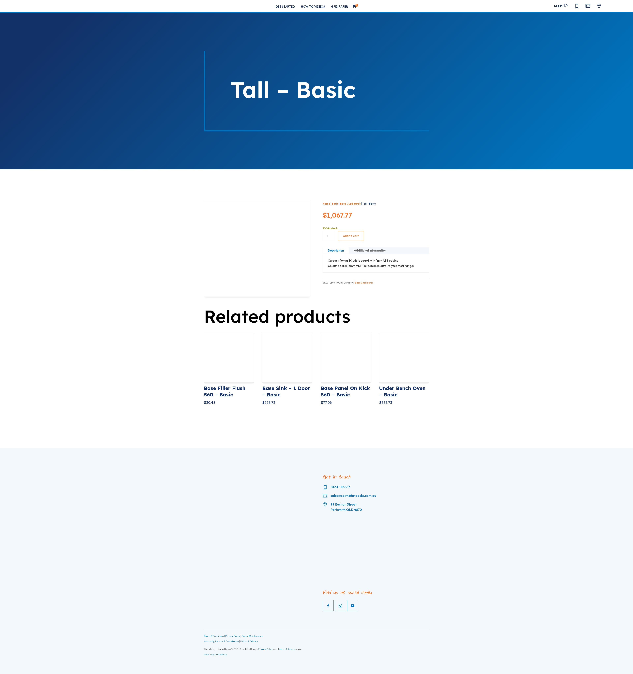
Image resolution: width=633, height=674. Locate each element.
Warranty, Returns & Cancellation (221, 641)
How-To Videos (313, 6)
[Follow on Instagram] (340, 605)
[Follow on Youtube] (352, 605)
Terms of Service (286, 649)
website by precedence (215, 654)
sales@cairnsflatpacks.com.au (353, 496)
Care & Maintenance (252, 636)
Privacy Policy (232, 636)
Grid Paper (339, 6)
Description (336, 250)
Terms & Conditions (214, 636)
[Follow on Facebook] (328, 605)
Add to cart (351, 236)
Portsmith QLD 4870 (346, 510)
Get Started (285, 6)
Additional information (370, 250)
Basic (335, 203)
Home (326, 203)
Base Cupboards (350, 203)
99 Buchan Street (344, 504)
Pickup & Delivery (249, 641)
